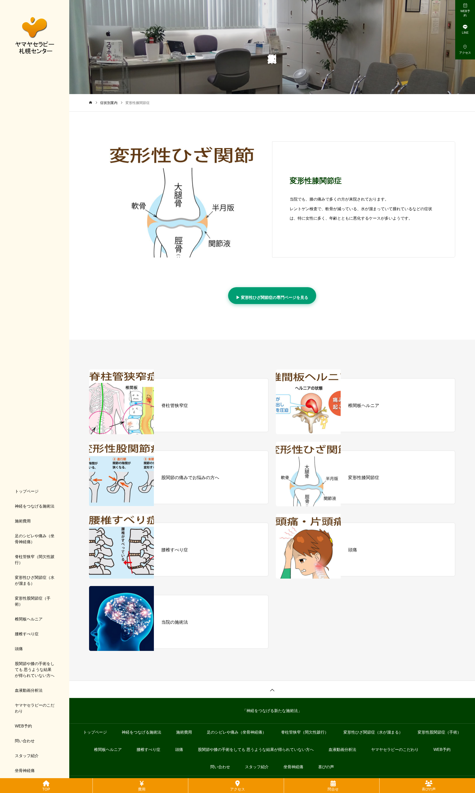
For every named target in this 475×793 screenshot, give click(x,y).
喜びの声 (326, 767)
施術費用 (23, 521)
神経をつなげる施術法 (34, 506)
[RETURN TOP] (272, 689)
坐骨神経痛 (25, 770)
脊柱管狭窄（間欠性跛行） (34, 560)
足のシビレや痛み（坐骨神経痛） (34, 539)
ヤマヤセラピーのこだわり (34, 708)
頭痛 (19, 649)
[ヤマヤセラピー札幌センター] (34, 34)
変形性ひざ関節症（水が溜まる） (34, 580)
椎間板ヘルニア (29, 619)
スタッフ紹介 (27, 756)
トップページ (27, 491)
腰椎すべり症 (27, 634)
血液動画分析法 (29, 690)
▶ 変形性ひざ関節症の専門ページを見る (272, 297)
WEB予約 (23, 726)
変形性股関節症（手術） (32, 601)
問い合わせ (25, 741)
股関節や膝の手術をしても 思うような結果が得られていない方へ (34, 670)
